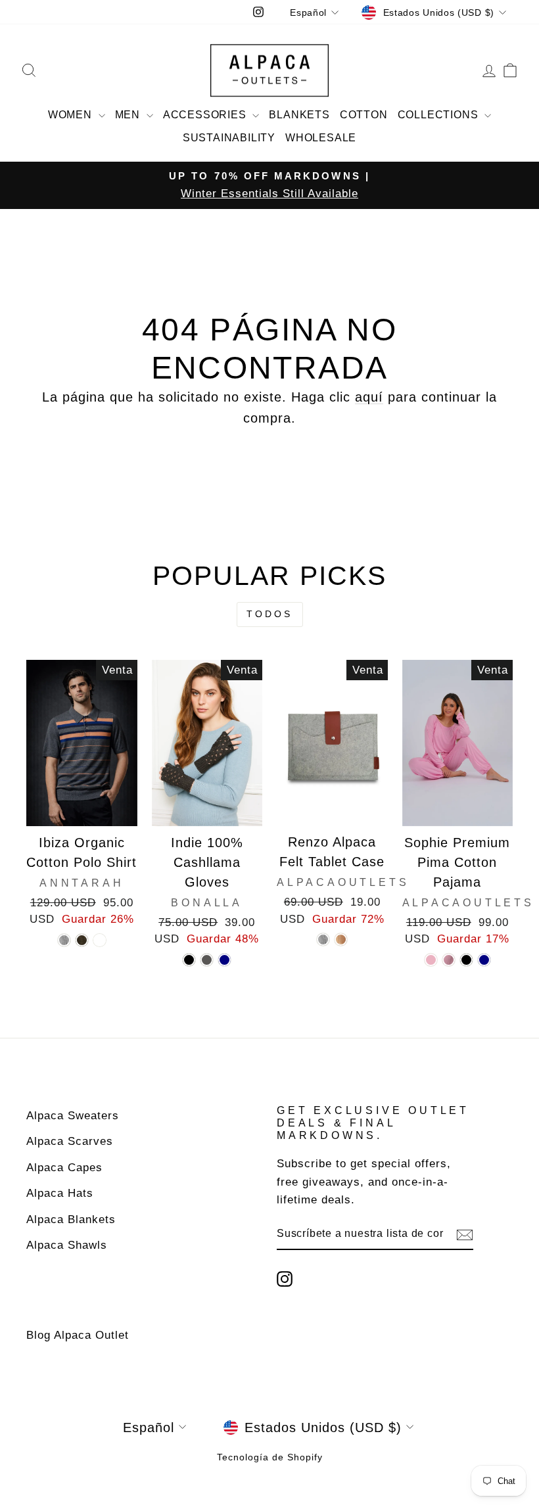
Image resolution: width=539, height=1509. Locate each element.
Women (71, 114)
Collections (440, 114)
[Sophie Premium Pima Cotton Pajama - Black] (466, 960)
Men (129, 114)
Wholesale (320, 137)
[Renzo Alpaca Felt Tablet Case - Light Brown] (341, 939)
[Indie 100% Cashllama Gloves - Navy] (224, 960)
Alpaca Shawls (66, 1245)
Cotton (364, 114)
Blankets (299, 114)
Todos (269, 614)
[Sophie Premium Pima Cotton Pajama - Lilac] (448, 960)
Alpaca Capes (64, 1167)
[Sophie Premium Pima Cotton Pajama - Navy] (484, 960)
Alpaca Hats (59, 1193)
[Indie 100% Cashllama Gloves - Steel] (206, 960)
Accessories (206, 114)
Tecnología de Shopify (270, 1457)
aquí (369, 397)
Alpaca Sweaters (72, 1115)
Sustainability (229, 137)
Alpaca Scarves (69, 1141)
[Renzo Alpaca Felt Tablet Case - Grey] (323, 939)
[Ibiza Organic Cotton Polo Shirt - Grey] (64, 940)
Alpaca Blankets (71, 1219)
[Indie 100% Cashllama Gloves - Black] (189, 960)
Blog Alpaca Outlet (77, 1335)
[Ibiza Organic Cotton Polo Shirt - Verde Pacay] (99, 940)
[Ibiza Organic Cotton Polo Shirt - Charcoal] (82, 940)
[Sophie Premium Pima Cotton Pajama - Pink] (431, 960)
